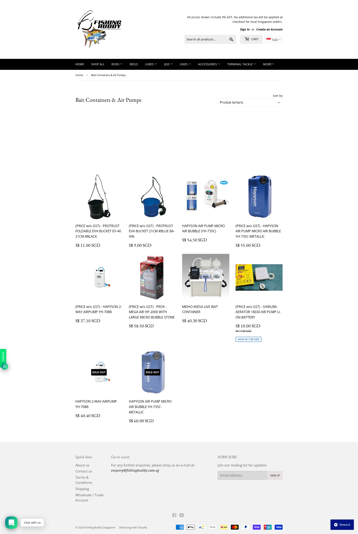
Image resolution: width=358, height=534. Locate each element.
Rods (115, 64)
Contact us (83, 471)
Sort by (278, 96)
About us (82, 465)
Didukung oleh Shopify (133, 527)
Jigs (167, 64)
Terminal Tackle (240, 64)
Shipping (82, 489)
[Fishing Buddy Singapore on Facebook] (174, 515)
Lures (150, 64)
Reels (134, 64)
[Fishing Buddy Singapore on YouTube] (181, 515)
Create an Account (269, 29)
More (267, 64)
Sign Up (275, 475)
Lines (184, 64)
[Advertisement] (179, 140)
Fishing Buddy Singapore (100, 527)
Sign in (245, 29)
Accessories (208, 64)
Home (79, 64)
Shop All (97, 64)
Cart (254, 39)
